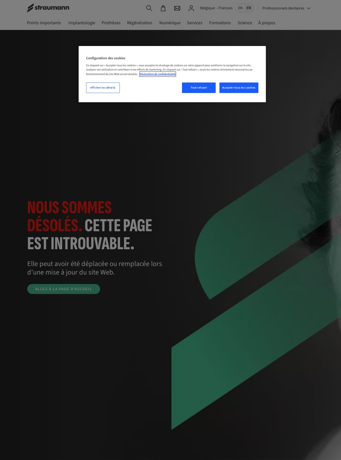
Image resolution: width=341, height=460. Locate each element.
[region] (172, 74)
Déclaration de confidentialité (157, 74)
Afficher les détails (102, 88)
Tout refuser (199, 88)
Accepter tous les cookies (239, 88)
